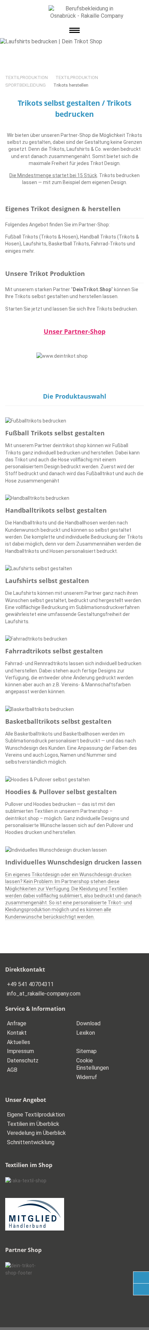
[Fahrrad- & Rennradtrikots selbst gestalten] (74, 638)
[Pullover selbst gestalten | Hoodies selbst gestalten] (74, 779)
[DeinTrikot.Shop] (74, 356)
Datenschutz (22, 1060)
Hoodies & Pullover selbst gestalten (61, 792)
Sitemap (86, 1051)
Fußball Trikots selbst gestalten (55, 433)
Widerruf (86, 1077)
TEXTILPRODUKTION (26, 77)
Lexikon (85, 1032)
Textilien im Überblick (33, 1124)
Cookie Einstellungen (92, 1064)
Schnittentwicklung (30, 1142)
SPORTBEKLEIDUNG (25, 85)
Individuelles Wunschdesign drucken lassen (73, 862)
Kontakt (17, 1032)
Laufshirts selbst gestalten (47, 580)
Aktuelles (18, 1042)
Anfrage (16, 1023)
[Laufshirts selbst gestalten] (74, 568)
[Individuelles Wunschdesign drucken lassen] (74, 849)
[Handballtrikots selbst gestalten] (74, 498)
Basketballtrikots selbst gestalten (58, 721)
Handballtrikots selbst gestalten (56, 510)
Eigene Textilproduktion (36, 1114)
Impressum (20, 1051)
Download (88, 1023)
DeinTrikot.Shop (92, 289)
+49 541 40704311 (30, 984)
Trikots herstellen (70, 85)
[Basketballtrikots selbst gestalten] (74, 709)
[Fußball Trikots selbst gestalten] (74, 420)
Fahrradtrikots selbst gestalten (54, 651)
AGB (12, 1070)
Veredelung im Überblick (36, 1133)
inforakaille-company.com (43, 993)
